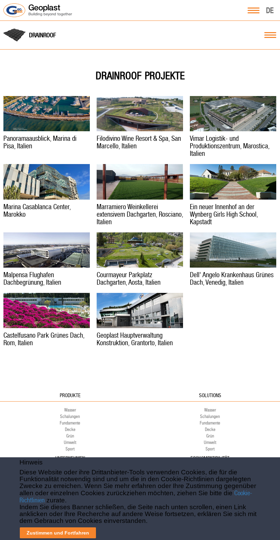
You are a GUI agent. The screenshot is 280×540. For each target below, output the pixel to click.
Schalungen (70, 416)
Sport (70, 448)
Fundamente (70, 423)
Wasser (70, 410)
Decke (70, 429)
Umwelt (70, 442)
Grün (70, 435)
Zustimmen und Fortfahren (58, 533)
